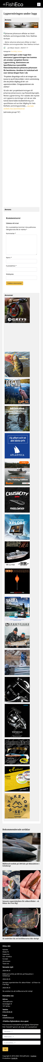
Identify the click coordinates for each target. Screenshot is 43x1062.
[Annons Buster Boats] (21, 27)
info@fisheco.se (8, 1017)
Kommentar (11, 233)
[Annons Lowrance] (17, 620)
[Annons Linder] (17, 674)
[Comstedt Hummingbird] (17, 539)
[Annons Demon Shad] (17, 764)
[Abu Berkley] (17, 701)
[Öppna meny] (38, 4)
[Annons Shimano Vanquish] (17, 736)
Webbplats (10, 274)
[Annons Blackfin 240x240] (17, 376)
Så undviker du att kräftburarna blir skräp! (21, 939)
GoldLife (14, 1058)
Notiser (20, 51)
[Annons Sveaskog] (17, 431)
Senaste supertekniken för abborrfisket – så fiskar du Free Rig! (21, 902)
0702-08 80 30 (7, 1012)
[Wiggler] (17, 791)
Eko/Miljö (14, 51)
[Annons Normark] (17, 512)
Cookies (33, 1056)
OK (5, 1049)
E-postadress (11, 266)
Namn (9, 257)
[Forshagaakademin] (17, 647)
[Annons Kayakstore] (17, 818)
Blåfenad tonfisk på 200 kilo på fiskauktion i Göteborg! (21, 865)
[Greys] (17, 322)
